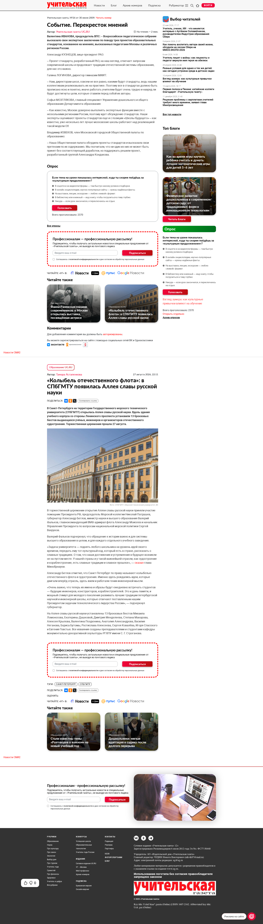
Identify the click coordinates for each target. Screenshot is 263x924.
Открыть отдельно (173, 313)
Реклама (108, 845)
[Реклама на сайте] (252, 916)
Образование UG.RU (117, 307)
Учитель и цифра (54, 881)
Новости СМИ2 (12, 352)
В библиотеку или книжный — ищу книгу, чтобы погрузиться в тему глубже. (93, 197)
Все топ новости (172, 114)
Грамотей (51, 870)
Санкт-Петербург (66, 684)
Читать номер (103, 17)
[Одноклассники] (70, 401)
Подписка (154, 5)
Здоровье (51, 878)
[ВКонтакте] (66, 401)
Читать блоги (177, 219)
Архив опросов (171, 317)
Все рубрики (52, 885)
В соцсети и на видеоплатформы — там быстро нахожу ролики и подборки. (92, 186)
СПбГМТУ (85, 684)
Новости (99, 5)
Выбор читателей (185, 19)
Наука (49, 845)
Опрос (170, 229)
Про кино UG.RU (58, 303)
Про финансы (53, 874)
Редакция (109, 841)
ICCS (107, 854)
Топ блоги (171, 128)
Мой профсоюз (82, 871)
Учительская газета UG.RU (73, 31)
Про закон (51, 852)
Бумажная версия (84, 886)
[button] (56, 344)
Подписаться (137, 253)
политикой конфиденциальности (83, 259)
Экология (51, 856)
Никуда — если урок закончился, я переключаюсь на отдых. (85, 201)
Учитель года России (85, 852)
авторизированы (112, 334)
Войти (208, 5)
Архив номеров (132, 5)
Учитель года (53, 867)
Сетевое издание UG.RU (86, 863)
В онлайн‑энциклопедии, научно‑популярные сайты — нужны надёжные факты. (95, 190)
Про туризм (52, 863)
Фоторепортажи (113, 857)
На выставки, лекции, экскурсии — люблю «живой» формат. (85, 193)
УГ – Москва (81, 867)
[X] (74, 401)
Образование (53, 841)
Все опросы (53, 225)
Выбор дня (51, 859)
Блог (114, 5)
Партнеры (109, 849)
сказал (139, 562)
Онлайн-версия (82, 889)
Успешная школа (83, 841)
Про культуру (53, 849)
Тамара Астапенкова (69, 374)
